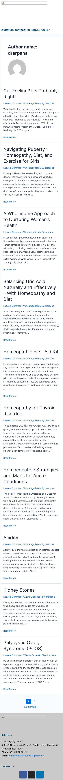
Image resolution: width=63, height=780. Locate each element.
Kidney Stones (19, 590)
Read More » (9, 137)
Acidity (10, 537)
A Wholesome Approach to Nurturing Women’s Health (29, 219)
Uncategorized (32, 103)
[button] (56, 22)
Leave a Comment (12, 103)
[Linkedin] (40, 774)
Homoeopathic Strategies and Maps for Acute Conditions (30, 475)
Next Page (31, 706)
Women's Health (32, 655)
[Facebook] (23, 774)
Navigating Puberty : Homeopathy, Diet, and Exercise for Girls (28, 155)
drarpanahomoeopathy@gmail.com (26, 755)
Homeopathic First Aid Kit (31, 351)
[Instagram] (31, 774)
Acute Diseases (32, 596)
